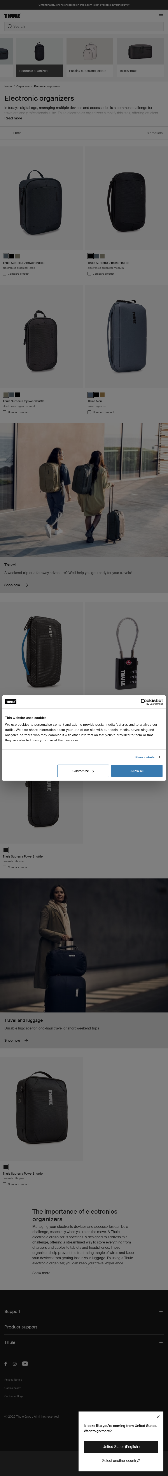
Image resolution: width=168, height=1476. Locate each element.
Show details (144, 757)
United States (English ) (121, 1446)
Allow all (137, 771)
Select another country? (121, 1460)
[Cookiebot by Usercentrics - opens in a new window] (144, 701)
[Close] (158, 1416)
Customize (80, 771)
